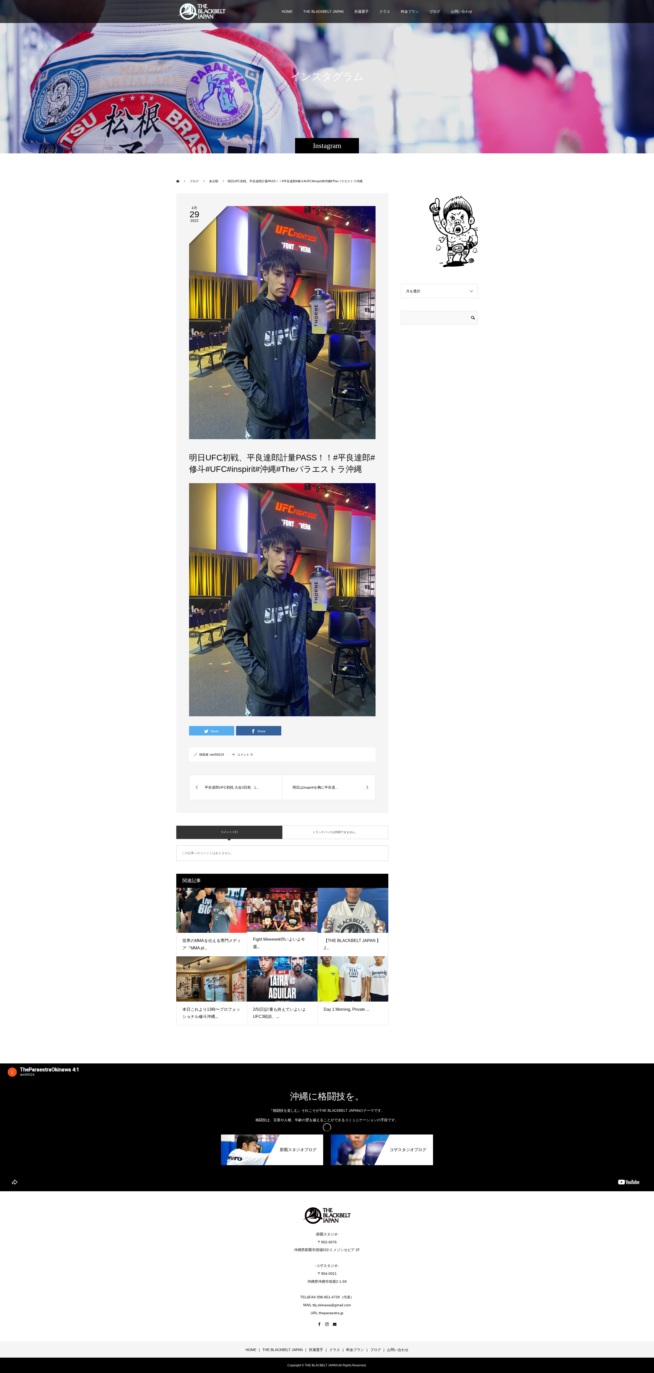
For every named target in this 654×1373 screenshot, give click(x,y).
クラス (384, 11)
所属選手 (361, 11)
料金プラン (410, 11)
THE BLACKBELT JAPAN (323, 11)
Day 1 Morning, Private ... (346, 1009)
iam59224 (217, 754)
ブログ (434, 11)
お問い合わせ (461, 11)
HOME (287, 11)
